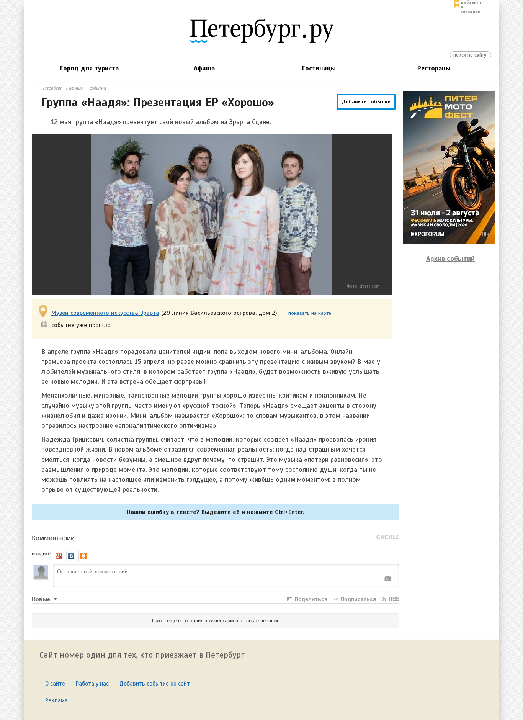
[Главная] (261, 30)
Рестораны (434, 68)
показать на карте (309, 313)
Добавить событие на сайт (154, 683)
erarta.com (369, 286)
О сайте (55, 683)
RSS (393, 598)
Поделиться (310, 598)
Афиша (204, 68)
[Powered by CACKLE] (387, 537)
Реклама (56, 700)
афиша (76, 88)
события (98, 88)
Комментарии (53, 537)
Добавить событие (366, 101)
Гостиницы (319, 68)
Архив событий (450, 258)
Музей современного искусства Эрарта (105, 313)
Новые (42, 598)
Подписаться (357, 598)
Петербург (51, 88)
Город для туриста (89, 68)
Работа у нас (92, 683)
